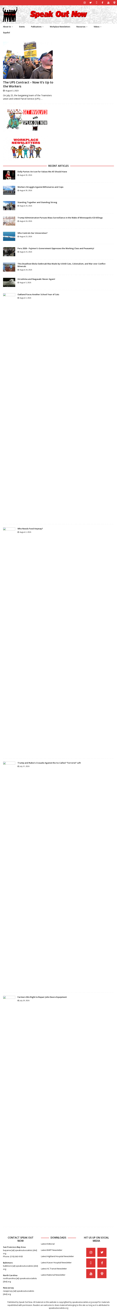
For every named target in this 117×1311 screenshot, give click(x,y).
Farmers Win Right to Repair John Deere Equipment (42, 997)
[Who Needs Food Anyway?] (9, 641)
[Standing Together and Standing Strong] (9, 205)
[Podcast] (114, 2)
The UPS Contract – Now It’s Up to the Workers (28, 84)
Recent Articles (58, 165)
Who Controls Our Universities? (33, 233)
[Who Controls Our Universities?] (9, 236)
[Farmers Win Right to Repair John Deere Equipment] (9, 1110)
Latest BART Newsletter (51, 1250)
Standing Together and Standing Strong (37, 202)
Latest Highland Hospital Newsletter (57, 1256)
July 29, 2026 (24, 1000)
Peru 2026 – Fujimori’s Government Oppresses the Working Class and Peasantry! (56, 248)
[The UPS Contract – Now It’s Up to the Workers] (30, 60)
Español (6, 32)
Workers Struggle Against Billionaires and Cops (40, 187)
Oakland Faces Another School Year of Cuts (38, 294)
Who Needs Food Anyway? (30, 528)
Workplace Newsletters (60, 26)
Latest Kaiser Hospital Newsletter (56, 1262)
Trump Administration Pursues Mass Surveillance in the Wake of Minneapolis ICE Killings (60, 217)
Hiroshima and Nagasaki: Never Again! (36, 279)
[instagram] (84, 2)
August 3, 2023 (12, 90)
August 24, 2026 (26, 270)
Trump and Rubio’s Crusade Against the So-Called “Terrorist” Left (49, 762)
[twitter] (90, 2)
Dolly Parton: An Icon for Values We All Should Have (42, 171)
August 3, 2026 (25, 298)
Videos (96, 26)
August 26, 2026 (26, 206)
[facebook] (102, 2)
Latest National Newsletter (53, 1274)
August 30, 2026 (26, 175)
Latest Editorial (48, 1243)
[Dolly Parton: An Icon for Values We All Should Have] (9, 174)
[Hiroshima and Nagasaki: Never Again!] (9, 282)
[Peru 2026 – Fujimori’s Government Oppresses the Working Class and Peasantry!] (9, 251)
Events (22, 26)
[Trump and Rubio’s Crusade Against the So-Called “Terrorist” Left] (9, 876)
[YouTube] (108, 2)
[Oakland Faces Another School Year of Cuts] (9, 407)
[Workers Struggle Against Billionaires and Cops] (9, 190)
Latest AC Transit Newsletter (54, 1268)
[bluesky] (96, 2)
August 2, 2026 (25, 532)
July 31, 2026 (24, 766)
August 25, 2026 (26, 236)
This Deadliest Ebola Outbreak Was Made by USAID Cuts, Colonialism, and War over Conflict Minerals (61, 265)
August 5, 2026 (25, 282)
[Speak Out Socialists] (58, 21)
